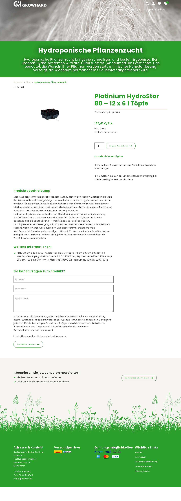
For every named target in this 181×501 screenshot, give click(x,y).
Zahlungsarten (142, 471)
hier (49, 330)
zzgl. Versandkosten (105, 132)
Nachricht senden (26, 344)
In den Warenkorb (118, 146)
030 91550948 (26, 475)
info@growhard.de (23, 478)
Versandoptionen (143, 466)
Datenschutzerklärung (146, 461)
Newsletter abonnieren (137, 378)
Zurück (21, 87)
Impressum (140, 457)
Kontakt (139, 452)
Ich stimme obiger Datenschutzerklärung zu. (41, 336)
